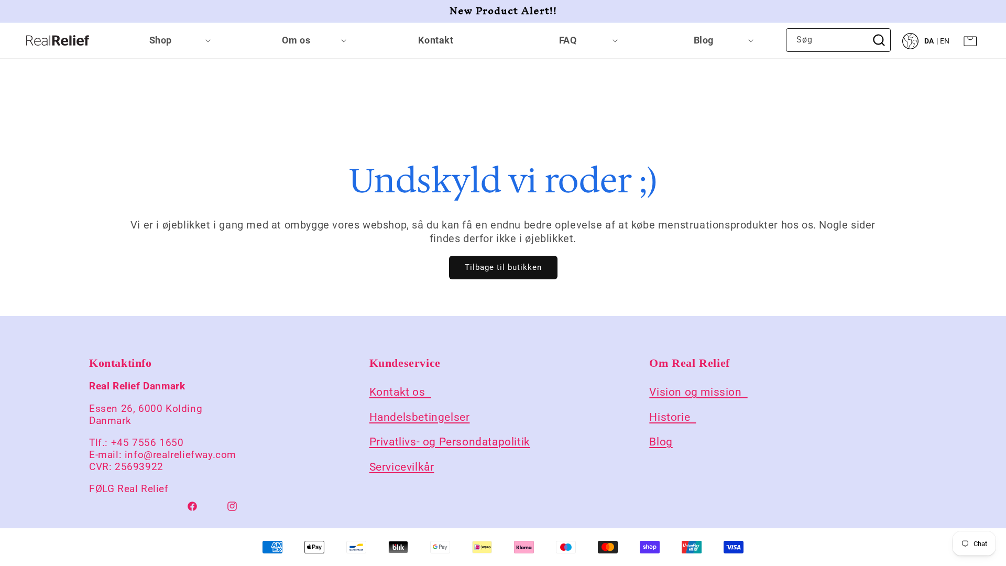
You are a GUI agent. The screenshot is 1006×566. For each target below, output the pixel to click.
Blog (660, 442)
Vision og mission (698, 392)
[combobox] (838, 40)
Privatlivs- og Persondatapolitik (449, 442)
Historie (672, 417)
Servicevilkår (401, 466)
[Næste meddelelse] (976, 11)
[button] (164, 40)
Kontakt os (400, 392)
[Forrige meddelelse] (29, 11)
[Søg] (879, 39)
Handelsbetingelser (419, 417)
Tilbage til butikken (503, 267)
